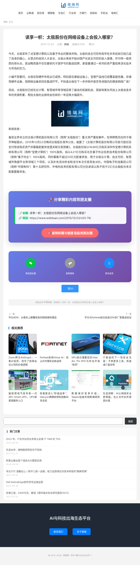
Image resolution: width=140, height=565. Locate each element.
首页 (20, 12)
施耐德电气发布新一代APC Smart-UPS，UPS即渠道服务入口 (23, 397)
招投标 (93, 12)
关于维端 (81, 531)
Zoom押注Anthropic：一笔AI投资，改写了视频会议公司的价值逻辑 (23, 361)
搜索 (130, 421)
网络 (5, 22)
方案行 (83, 12)
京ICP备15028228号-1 (81, 555)
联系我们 (58, 531)
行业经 (72, 12)
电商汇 (114, 12)
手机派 (104, 12)
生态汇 (61, 12)
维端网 (70, 5)
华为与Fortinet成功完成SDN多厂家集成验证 (108, 317)
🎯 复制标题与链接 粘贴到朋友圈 (70, 233)
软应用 (40, 12)
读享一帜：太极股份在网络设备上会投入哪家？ (70, 37)
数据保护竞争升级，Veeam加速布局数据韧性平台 (86, 397)
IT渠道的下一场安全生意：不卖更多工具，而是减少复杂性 (117, 361)
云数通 (30, 12)
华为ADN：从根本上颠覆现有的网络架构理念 (33, 317)
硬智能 (51, 12)
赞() (91, 44)
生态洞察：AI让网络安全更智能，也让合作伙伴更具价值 (117, 397)
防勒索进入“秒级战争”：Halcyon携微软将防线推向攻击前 (54, 397)
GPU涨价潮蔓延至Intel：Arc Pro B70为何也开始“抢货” (86, 361)
